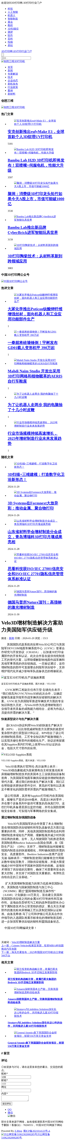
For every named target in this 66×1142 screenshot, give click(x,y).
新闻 (10, 70)
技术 (10, 77)
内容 (4, 1093)
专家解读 (13, 73)
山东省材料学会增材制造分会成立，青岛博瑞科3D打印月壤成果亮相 (35, 537)
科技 (10, 8)
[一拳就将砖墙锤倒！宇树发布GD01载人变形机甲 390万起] (36, 335)
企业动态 (13, 80)
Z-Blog (18, 1131)
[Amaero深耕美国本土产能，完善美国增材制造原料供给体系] (36, 992)
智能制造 (13, 18)
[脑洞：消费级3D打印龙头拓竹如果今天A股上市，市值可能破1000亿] (36, 186)
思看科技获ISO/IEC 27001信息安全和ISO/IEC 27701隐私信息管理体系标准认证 (35, 574)
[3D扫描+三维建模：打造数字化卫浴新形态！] (36, 467)
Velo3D (15, 942)
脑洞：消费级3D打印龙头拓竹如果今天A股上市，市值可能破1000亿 (36, 199)
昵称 (4, 1073)
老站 (10, 45)
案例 (10, 90)
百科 (10, 38)
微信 (10, 1112)
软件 (10, 35)
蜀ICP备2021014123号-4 (36, 1131)
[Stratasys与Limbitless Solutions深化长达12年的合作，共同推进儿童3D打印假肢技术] (36, 1016)
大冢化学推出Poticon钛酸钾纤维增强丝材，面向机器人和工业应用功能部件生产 (35, 314)
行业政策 (13, 87)
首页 (10, 67)
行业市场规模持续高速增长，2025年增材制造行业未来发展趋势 (35, 438)
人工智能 (13, 12)
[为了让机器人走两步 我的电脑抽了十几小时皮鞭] (36, 397)
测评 (10, 32)
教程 (10, 25)
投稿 (10, 42)
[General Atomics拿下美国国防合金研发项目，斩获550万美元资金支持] (36, 1036)
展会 (10, 22)
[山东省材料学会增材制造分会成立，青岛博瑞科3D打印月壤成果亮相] (36, 524)
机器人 (11, 15)
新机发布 (13, 83)
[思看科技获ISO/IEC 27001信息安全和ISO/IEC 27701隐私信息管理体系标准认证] (36, 561)
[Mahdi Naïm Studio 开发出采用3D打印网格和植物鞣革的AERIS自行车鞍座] (36, 363)
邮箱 (4, 1080)
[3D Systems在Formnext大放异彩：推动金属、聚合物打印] (36, 495)
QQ (10, 1109)
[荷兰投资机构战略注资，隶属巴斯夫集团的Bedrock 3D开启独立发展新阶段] (36, 972)
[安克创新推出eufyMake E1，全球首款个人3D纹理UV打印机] (36, 124)
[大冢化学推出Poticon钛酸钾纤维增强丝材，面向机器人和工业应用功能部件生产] (36, 301)
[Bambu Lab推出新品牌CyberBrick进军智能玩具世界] (36, 219)
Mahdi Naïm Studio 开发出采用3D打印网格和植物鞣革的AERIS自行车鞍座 (35, 376)
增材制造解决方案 (29, 942)
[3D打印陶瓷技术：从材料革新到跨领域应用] (36, 248)
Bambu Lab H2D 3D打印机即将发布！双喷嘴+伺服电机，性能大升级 (36, 165)
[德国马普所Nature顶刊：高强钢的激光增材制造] (36, 594)
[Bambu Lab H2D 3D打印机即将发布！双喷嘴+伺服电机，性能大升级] (36, 152)
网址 (3, 1087)
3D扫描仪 (13, 28)
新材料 (11, 93)
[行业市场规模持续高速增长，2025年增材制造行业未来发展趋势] (36, 425)
